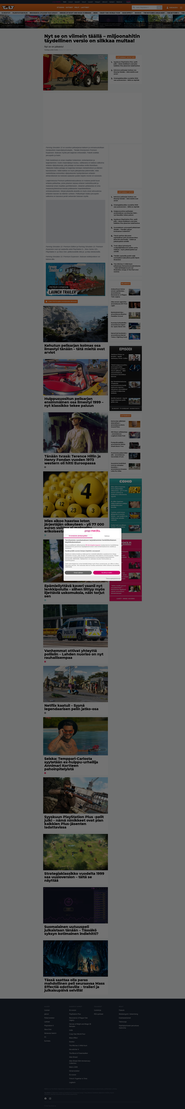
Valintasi (107, 536)
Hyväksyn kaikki (106, 572)
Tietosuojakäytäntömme (113, 578)
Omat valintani (78, 572)
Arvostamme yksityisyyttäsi (78, 535)
